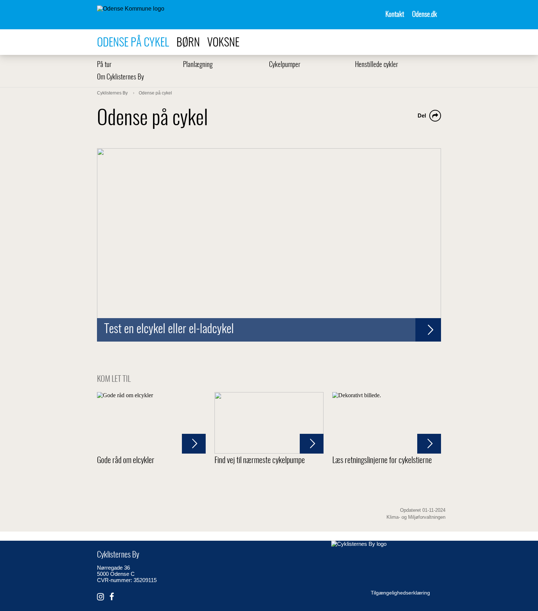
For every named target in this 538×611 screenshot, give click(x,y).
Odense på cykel (133, 43)
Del (422, 115)
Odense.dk (424, 14)
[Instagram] (100, 596)
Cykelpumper (284, 65)
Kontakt (394, 14)
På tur (104, 65)
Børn (188, 43)
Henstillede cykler (376, 65)
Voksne (223, 43)
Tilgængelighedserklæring (400, 593)
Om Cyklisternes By (120, 77)
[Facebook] (111, 596)
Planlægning (198, 65)
